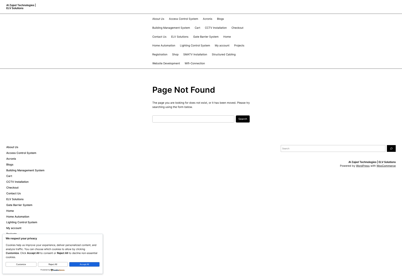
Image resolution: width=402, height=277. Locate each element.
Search (242, 118)
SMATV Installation (195, 54)
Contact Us (159, 36)
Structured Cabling (224, 54)
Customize (21, 264)
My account (222, 45)
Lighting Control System (195, 45)
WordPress (363, 165)
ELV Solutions (179, 36)
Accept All (84, 264)
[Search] (391, 148)
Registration (159, 54)
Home (227, 36)
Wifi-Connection (195, 63)
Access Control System (183, 18)
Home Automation (163, 45)
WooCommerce (386, 165)
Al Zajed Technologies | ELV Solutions (21, 7)
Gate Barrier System (206, 36)
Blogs (220, 18)
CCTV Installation (216, 27)
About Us (158, 18)
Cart (197, 27)
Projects (239, 45)
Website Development (166, 63)
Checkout (237, 27)
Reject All (53, 264)
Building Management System (171, 27)
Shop (175, 54)
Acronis (207, 18)
